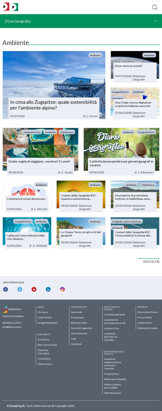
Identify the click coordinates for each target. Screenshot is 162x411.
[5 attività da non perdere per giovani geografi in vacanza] (121, 152)
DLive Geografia (17, 21)
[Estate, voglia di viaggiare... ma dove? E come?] (40, 152)
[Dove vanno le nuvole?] (135, 67)
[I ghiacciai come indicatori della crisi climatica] (27, 233)
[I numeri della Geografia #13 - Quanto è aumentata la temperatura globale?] (80, 196)
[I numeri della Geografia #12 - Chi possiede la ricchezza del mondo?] (135, 233)
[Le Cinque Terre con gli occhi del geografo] (80, 233)
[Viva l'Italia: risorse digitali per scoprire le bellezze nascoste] (135, 103)
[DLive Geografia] (15, 10)
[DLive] (6, 7)
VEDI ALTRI (151, 261)
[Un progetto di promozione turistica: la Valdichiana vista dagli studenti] (135, 196)
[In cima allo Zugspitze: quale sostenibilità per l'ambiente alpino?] (54, 85)
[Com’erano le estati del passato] (27, 196)
